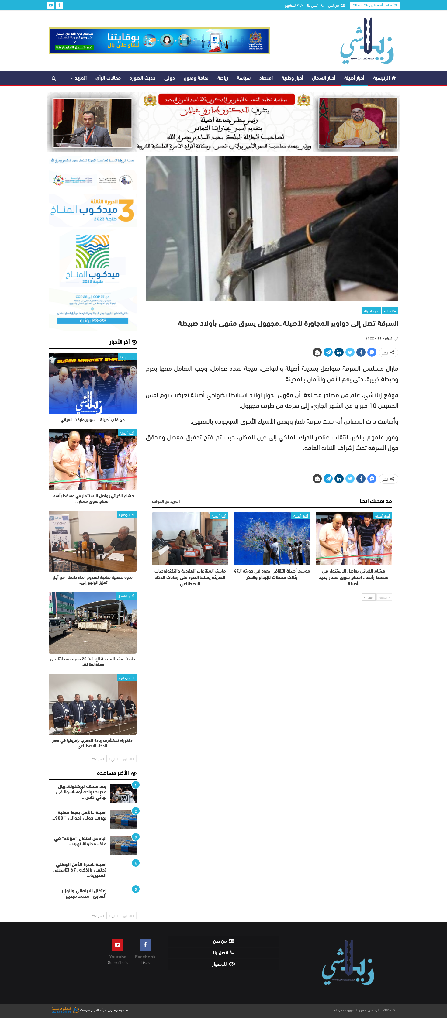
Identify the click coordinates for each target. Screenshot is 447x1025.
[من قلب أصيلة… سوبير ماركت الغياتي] (93, 383)
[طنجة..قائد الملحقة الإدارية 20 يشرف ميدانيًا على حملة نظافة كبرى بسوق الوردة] (93, 622)
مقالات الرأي (108, 78)
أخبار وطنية (292, 78)
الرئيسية (381, 78)
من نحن (333, 5)
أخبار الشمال (323, 78)
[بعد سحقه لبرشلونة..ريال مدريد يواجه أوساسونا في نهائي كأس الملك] (123, 793)
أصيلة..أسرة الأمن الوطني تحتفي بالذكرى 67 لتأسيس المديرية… (79, 870)
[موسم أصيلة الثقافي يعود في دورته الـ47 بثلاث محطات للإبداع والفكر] (272, 539)
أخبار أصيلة (354, 78)
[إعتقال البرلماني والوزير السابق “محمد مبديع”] (123, 898)
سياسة (244, 78)
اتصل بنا (313, 5)
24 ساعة (390, 310)
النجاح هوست (89, 1009)
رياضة (222, 78)
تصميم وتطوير (118, 1009)
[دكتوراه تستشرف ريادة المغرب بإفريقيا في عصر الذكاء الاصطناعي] (93, 704)
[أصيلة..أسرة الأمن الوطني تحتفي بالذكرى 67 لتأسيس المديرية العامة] (123, 872)
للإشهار (290, 5)
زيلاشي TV (127, 356)
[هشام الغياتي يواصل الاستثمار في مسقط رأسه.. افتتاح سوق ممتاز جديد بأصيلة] (354, 539)
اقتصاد (266, 78)
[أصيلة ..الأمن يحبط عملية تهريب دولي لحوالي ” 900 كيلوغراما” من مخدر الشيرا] (123, 820)
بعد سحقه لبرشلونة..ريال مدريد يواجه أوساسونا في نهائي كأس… (81, 792)
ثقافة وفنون (196, 78)
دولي (169, 78)
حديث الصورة (142, 78)
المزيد (81, 78)
